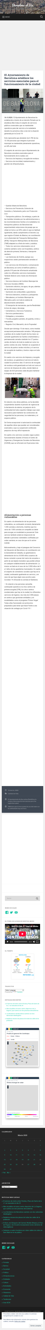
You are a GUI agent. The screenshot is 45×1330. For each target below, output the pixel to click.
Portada (6, 1262)
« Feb (4, 1173)
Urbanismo (7, 1292)
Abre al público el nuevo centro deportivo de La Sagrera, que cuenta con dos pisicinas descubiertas (22, 1009)
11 (16, 1155)
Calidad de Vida (13, 793)
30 (5, 1169)
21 (34, 1159)
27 (28, 1164)
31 (11, 1169)
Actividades (7, 1286)
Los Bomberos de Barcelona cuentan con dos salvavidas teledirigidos (20, 1014)
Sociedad (6, 1269)
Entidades (6, 1279)
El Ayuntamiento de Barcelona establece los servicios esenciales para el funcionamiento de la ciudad (22, 79)
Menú (7, 17)
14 (34, 1155)
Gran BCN (6, 1303)
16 (5, 1159)
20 (28, 1159)
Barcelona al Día (22, 5)
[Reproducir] (8, 942)
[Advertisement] (22, 44)
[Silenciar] (34, 942)
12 (22, 1155)
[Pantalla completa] (37, 942)
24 (11, 1164)
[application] (22, 934)
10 (11, 1155)
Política (5, 1272)
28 (34, 1164)
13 (28, 1155)
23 (5, 1164)
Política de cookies (19, 1321)
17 (11, 1159)
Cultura (5, 1282)
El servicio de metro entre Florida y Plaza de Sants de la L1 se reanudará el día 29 (22, 1004)
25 (16, 1164)
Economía (6, 1289)
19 (22, 1159)
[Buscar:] (22, 898)
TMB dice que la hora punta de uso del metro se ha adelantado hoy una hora (24, 807)
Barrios (5, 1266)
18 (16, 1159)
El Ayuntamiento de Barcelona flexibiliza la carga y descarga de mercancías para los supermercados (22, 801)
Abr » (8, 1173)
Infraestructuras (8, 1276)
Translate (19, 992)
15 (40, 1155)
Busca (41, 17)
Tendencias (7, 1299)
